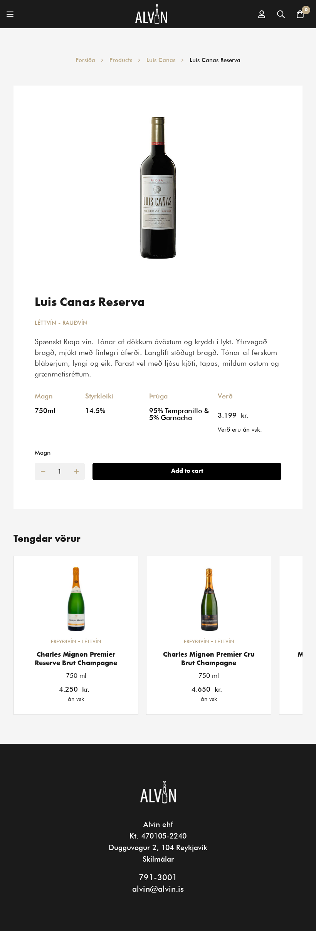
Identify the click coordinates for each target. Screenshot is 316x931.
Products (120, 60)
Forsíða (85, 60)
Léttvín (45, 322)
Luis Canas (160, 60)
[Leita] (281, 14)
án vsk (76, 698)
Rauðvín (74, 322)
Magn (42, 452)
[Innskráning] (261, 14)
